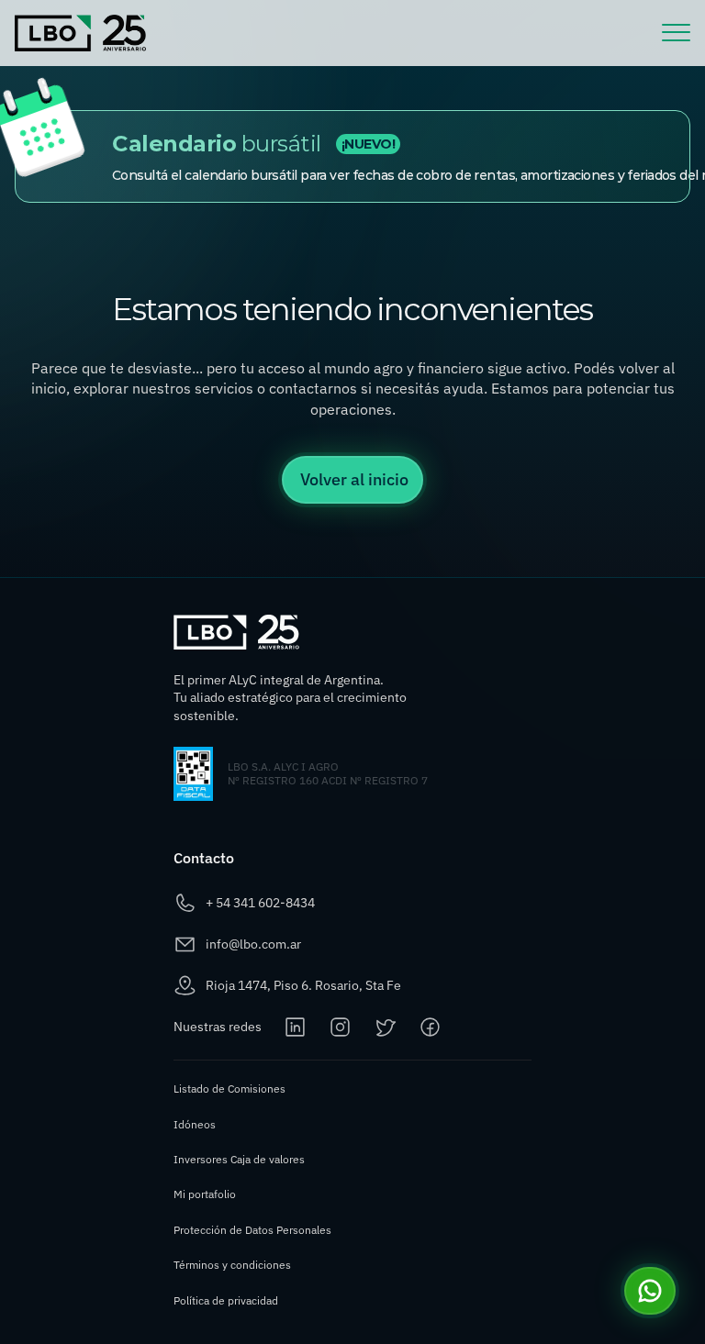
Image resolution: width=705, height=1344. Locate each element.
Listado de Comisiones (229, 1088)
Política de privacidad (225, 1300)
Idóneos (194, 1124)
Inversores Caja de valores (239, 1159)
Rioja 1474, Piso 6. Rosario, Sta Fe (303, 985)
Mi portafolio (204, 1194)
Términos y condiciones (232, 1265)
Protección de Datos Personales (252, 1230)
